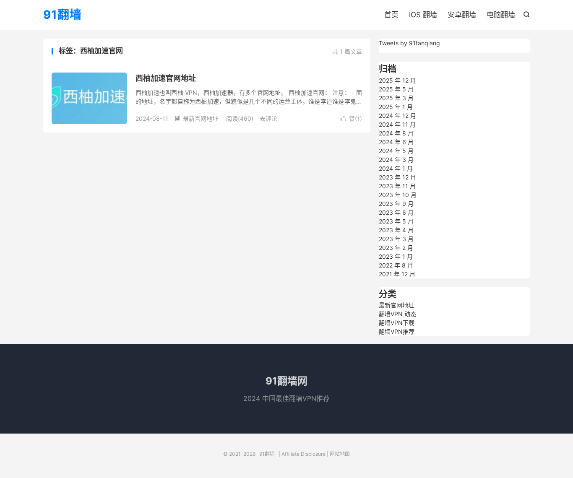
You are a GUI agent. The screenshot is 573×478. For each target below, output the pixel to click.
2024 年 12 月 (397, 115)
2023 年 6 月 (396, 212)
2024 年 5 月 (396, 150)
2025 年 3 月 (396, 97)
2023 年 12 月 (397, 177)
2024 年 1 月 (396, 168)
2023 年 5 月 (396, 221)
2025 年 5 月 (396, 89)
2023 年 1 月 (396, 256)
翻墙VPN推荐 (396, 331)
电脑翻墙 (501, 14)
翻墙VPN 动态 (397, 313)
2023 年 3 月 (396, 238)
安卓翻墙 (462, 14)
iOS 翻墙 (423, 14)
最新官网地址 (196, 118)
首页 (391, 14)
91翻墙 (62, 15)
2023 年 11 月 (397, 186)
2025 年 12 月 (397, 80)
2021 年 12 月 (397, 274)
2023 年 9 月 (396, 203)
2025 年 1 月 (396, 106)
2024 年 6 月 (396, 141)
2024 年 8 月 (396, 133)
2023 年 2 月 (396, 247)
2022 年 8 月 (396, 265)
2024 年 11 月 (397, 124)
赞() (351, 118)
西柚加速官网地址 (165, 78)
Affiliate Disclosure (303, 454)
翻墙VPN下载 (396, 322)
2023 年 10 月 (398, 194)
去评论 (268, 118)
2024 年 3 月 (396, 159)
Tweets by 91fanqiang (409, 43)
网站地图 (340, 454)
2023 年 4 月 (396, 230)
